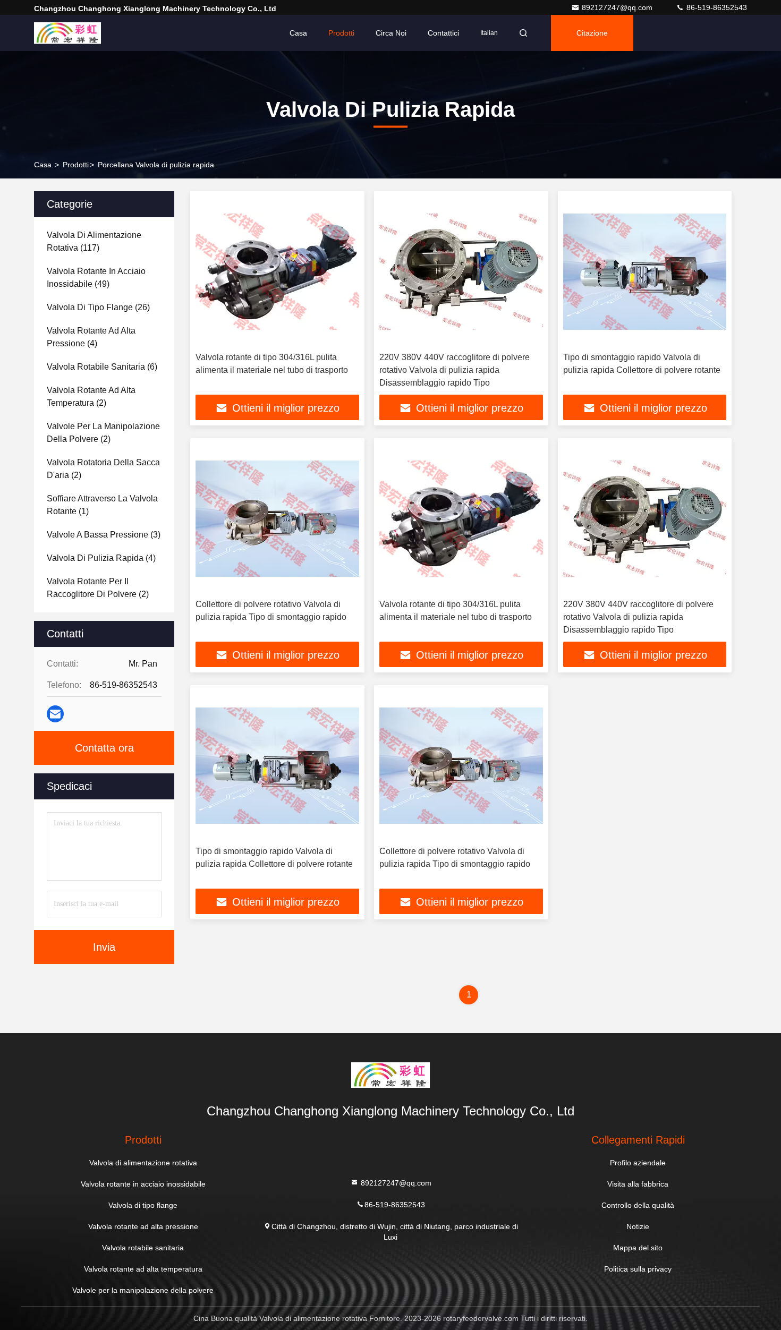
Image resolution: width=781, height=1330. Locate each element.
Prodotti (341, 33)
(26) (98, 307)
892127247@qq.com (618, 7)
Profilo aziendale (638, 1162)
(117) (94, 241)
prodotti (76, 164)
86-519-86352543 (715, 7)
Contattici (443, 33)
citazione (592, 33)
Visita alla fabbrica (637, 1184)
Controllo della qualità (637, 1205)
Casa (298, 33)
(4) (91, 337)
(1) (102, 505)
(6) (102, 366)
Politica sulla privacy (638, 1269)
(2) (91, 396)
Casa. (44, 164)
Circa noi (391, 33)
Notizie (637, 1226)
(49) (96, 277)
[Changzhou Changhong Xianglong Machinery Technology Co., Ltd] (67, 33)
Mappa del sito (638, 1247)
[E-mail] (55, 714)
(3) (103, 534)
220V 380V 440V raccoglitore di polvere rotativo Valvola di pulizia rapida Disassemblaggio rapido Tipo (454, 370)
